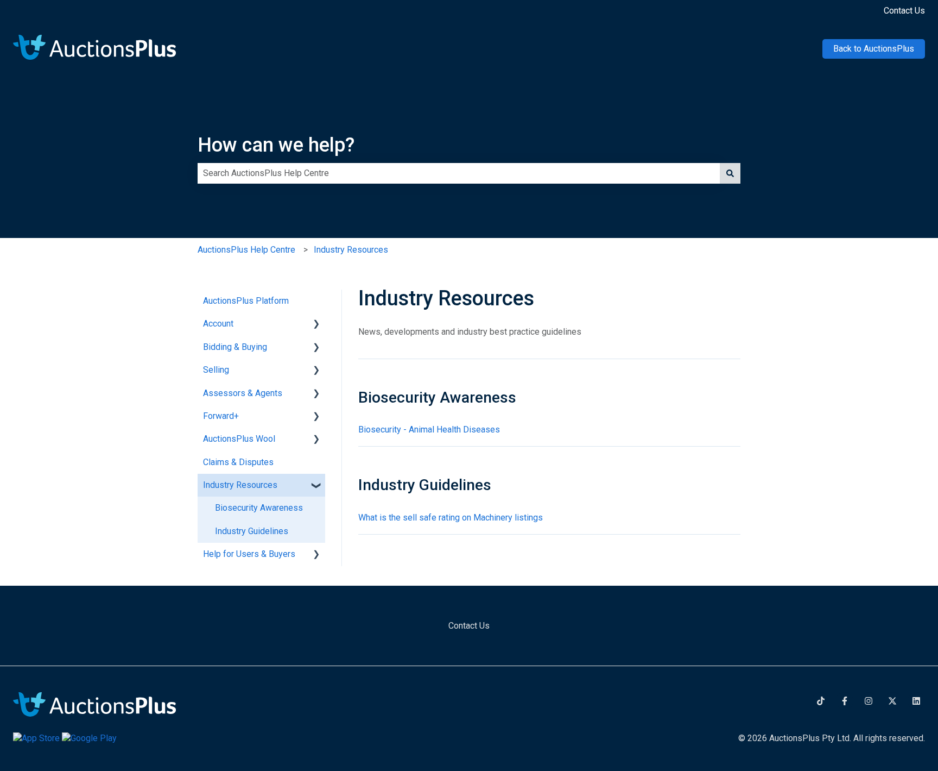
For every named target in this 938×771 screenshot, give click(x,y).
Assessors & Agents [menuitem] (242, 393)
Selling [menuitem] (216, 370)
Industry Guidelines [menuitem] (251, 531)
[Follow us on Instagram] (868, 701)
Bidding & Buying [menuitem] (235, 347)
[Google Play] (89, 738)
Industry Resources (351, 250)
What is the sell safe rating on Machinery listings (450, 517)
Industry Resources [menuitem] (240, 485)
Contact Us (904, 10)
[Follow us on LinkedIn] (916, 701)
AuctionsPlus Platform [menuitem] (246, 301)
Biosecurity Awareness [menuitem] (259, 508)
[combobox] (459, 173)
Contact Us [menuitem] (469, 625)
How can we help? (276, 145)
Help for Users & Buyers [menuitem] (249, 554)
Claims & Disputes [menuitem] (238, 462)
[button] (316, 325)
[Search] (730, 173)
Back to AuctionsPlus (873, 48)
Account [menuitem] (218, 323)
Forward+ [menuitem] (221, 416)
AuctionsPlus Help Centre (246, 250)
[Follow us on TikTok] (820, 701)
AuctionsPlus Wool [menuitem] (239, 439)
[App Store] (37, 738)
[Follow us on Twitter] (892, 701)
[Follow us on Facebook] (844, 701)
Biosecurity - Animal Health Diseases (429, 429)
